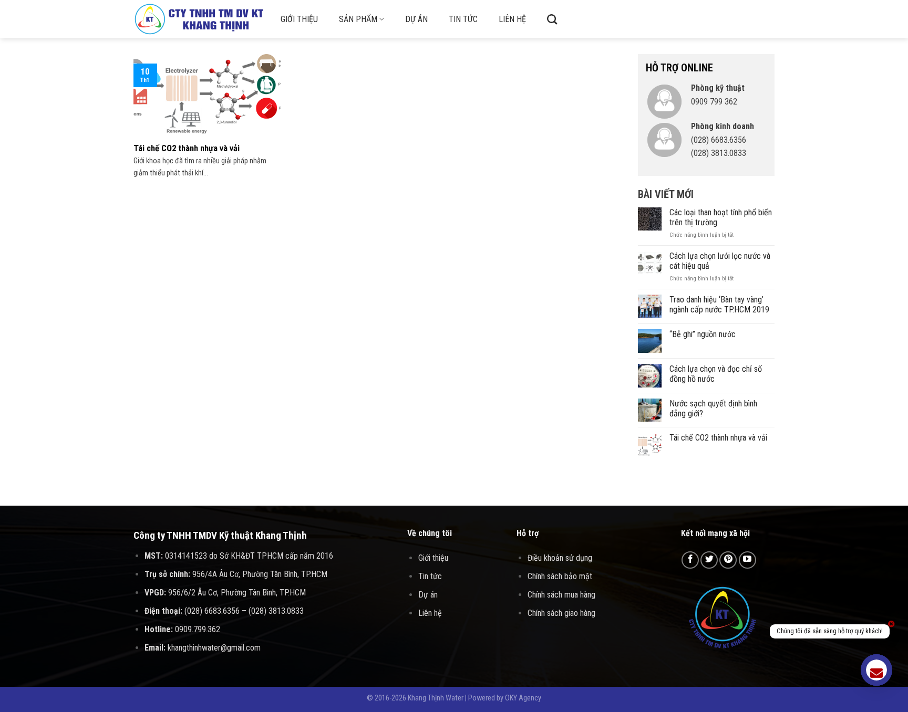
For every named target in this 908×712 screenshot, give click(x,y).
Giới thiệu (299, 19)
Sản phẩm (358, 19)
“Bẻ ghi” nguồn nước (702, 334)
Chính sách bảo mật (560, 576)
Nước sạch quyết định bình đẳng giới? (713, 408)
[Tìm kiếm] (552, 19)
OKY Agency (523, 698)
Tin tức (463, 19)
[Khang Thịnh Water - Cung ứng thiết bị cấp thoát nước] (199, 19)
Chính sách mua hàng (561, 595)
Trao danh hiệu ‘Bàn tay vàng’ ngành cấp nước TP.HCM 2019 (719, 305)
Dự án (416, 19)
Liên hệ (512, 19)
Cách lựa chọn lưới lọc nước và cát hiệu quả (719, 261)
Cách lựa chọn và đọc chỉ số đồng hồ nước (715, 374)
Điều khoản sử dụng (560, 558)
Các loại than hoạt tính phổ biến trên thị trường (720, 217)
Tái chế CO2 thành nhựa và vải (718, 438)
